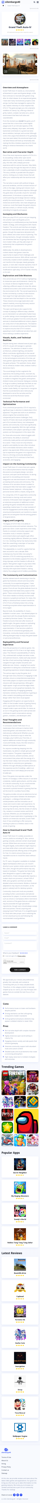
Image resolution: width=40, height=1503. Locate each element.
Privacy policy (21, 956)
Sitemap (4, 1473)
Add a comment (20, 970)
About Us (4, 1460)
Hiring (3, 1464)
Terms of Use (6, 1457)
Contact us (5, 1470)
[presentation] (3, 64)
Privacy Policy (6, 1467)
